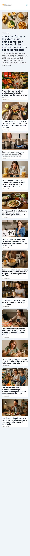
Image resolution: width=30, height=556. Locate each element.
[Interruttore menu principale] (26, 5)
